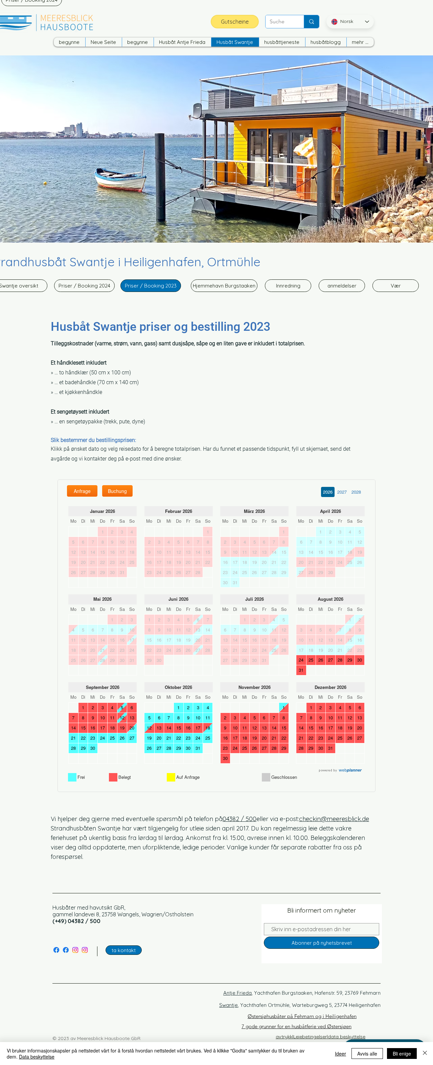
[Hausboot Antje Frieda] (66, 950)
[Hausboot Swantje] (56, 950)
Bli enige (402, 1053)
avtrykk (284, 1037)
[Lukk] (425, 1053)
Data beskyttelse (36, 1056)
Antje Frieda (237, 993)
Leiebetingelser (310, 1037)
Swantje (228, 1005)
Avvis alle (367, 1053)
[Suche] (311, 21)
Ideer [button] (340, 1053)
